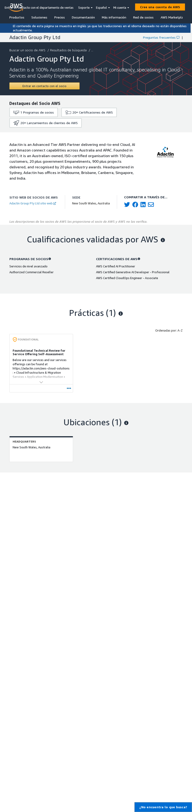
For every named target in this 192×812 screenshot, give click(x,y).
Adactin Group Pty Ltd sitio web (31, 203)
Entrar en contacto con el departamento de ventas (39, 7)
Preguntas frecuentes (159, 37)
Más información (114, 17)
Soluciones (39, 17)
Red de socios (143, 17)
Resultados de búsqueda (68, 50)
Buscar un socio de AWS (27, 50)
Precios (59, 17)
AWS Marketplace (173, 17)
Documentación (83, 17)
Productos (16, 17)
